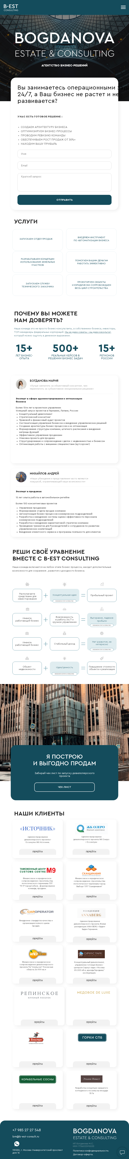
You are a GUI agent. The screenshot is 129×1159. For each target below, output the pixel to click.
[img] (16, 1143)
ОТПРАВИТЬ (64, 200)
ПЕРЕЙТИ (38, 852)
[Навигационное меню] (123, 7)
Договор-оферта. (83, 1154)
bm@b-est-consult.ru (25, 1136)
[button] (37, 240)
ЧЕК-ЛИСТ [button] (64, 787)
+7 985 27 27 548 (26, 1130)
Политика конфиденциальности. (91, 1151)
